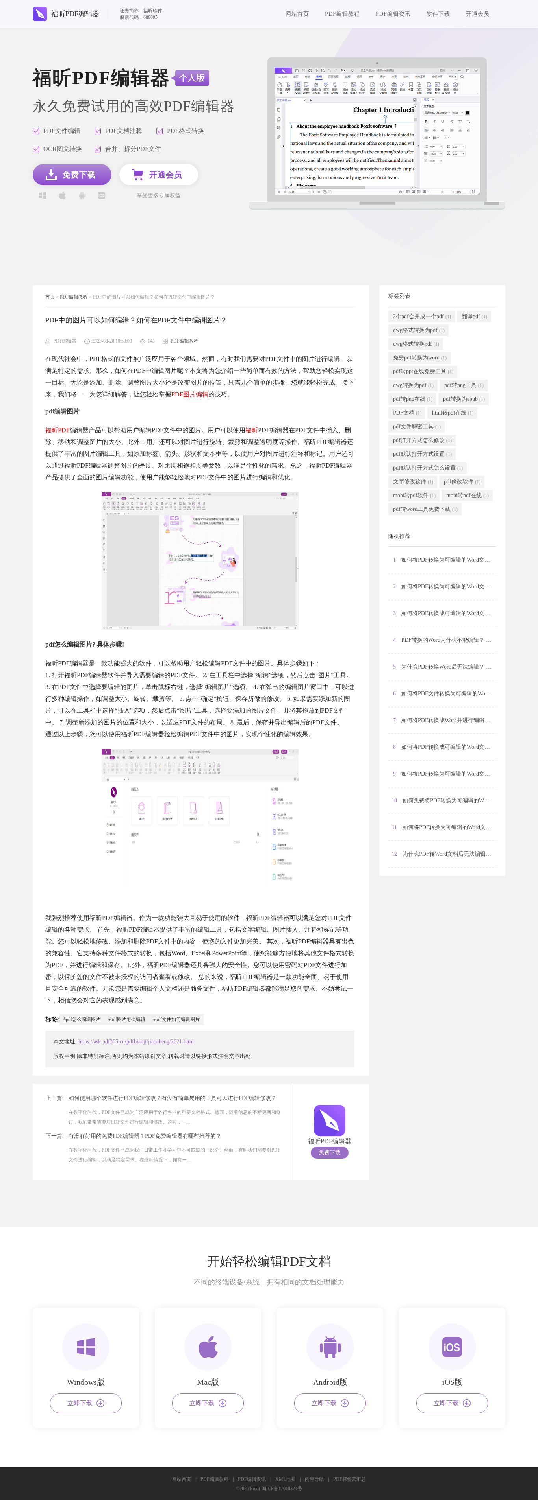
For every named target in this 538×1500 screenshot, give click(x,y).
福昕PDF (57, 430)
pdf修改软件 (462, 482)
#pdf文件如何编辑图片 (176, 1019)
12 (443, 854)
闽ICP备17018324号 (282, 1488)
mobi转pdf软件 (414, 495)
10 (443, 800)
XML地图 (285, 1479)
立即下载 (80, 1403)
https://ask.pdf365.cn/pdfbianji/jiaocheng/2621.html (136, 1042)
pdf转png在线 (412, 399)
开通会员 (478, 14)
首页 (50, 297)
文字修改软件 (413, 482)
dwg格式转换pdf (416, 344)
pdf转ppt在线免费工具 (423, 371)
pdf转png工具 (464, 385)
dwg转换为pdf (413, 385)
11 (444, 827)
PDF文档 (407, 413)
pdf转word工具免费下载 (425, 509)
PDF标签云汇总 (349, 1479)
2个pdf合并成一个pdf (422, 316)
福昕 (251, 430)
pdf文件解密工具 (417, 426)
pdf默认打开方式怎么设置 (428, 468)
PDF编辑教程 (342, 14)
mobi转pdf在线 (467, 495)
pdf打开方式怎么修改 (422, 440)
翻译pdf (474, 316)
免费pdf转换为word (420, 358)
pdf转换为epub (464, 399)
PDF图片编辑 (189, 394)
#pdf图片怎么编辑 (126, 1019)
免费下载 (330, 1152)
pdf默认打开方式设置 (422, 454)
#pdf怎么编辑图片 (81, 1019)
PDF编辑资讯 (393, 14)
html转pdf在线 (452, 413)
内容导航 (314, 1479)
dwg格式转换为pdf (419, 330)
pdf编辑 (56, 411)
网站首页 (297, 14)
